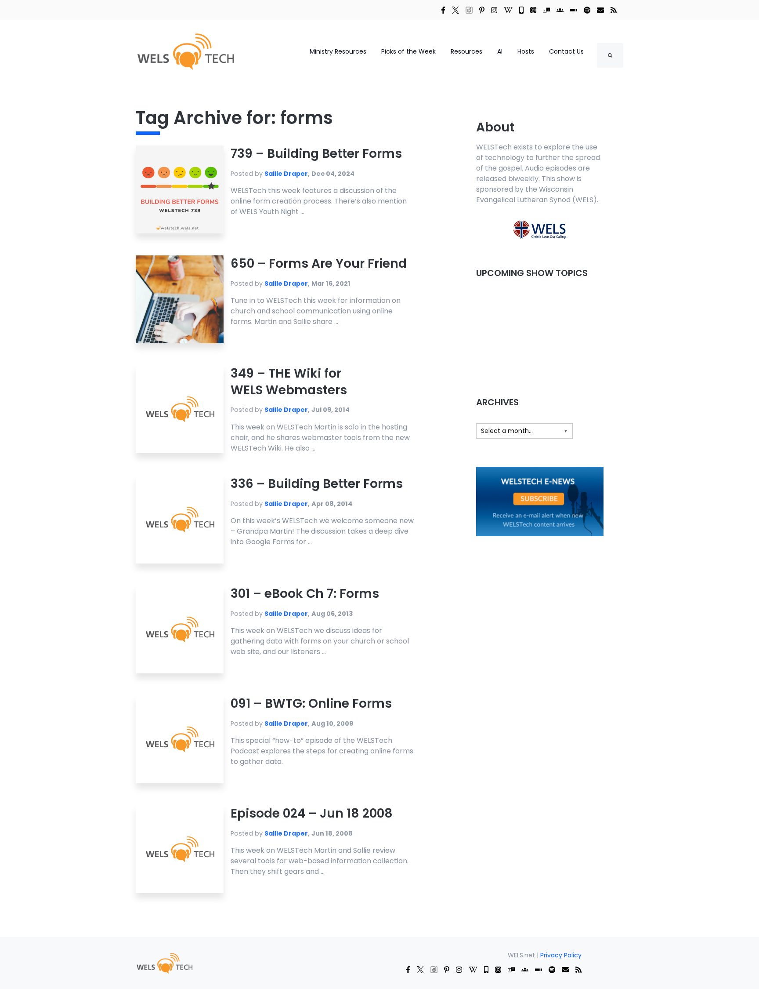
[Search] (610, 55)
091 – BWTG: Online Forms (311, 703)
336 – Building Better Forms (317, 483)
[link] (443, 9)
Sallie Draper (286, 173)
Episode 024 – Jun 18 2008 (312, 813)
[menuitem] (164, 962)
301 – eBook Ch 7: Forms (305, 593)
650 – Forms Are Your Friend (319, 263)
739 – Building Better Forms (316, 153)
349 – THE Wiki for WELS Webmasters (289, 382)
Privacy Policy (561, 955)
